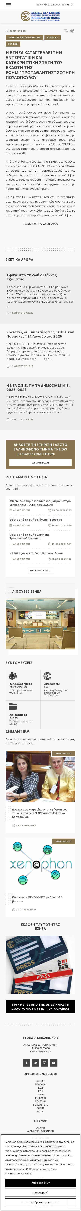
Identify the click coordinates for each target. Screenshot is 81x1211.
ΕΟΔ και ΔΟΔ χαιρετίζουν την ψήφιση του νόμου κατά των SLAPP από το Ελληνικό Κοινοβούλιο (39, 813)
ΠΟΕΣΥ (40, 1094)
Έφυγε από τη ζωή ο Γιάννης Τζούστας (32, 277)
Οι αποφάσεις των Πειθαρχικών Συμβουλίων (55, 689)
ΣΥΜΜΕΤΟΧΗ (40, 462)
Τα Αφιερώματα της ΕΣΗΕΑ (21, 719)
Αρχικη (40, 1127)
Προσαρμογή (40, 1192)
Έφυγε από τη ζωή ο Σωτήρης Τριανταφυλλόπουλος (29, 536)
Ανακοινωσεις (21, 510)
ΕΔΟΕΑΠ (40, 1081)
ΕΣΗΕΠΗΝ (40, 1101)
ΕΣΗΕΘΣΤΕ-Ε (40, 1104)
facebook (26, 1063)
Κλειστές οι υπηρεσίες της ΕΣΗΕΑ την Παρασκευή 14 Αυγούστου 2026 (40, 334)
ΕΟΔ (40, 1091)
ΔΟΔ (40, 1087)
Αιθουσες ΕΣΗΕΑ (27, 591)
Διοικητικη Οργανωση (40, 1131)
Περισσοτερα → (40, 570)
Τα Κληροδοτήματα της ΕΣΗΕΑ (20, 688)
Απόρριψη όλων (40, 1202)
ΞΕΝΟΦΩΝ (41, 1084)
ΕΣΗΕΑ (40, 16)
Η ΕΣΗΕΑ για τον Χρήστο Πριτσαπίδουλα (36, 553)
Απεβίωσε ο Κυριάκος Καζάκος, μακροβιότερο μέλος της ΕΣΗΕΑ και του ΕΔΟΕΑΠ (40, 503)
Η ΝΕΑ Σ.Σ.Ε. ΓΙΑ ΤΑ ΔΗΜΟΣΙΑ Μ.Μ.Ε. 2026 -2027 (38, 387)
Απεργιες (52, 37)
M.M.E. (40, 1111)
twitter (35, 1063)
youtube (53, 1063)
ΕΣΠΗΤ (40, 1108)
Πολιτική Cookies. (20, 1173)
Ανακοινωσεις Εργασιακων (24, 37)
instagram (44, 1063)
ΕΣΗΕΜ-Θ (40, 1098)
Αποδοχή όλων (40, 1182)
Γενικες (13, 43)
